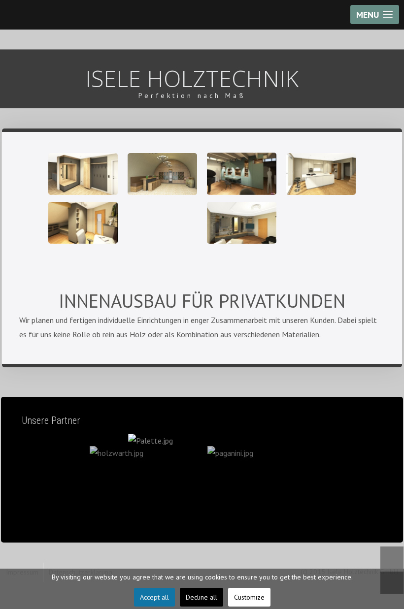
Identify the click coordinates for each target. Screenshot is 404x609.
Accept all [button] (154, 597)
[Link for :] (201, 479)
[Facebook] (392, 557)
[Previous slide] (29, 479)
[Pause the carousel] (355, 479)
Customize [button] (249, 597)
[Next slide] (375, 479)
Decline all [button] (201, 597)
